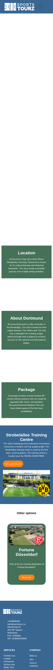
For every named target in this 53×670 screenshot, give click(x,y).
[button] (41, 6)
